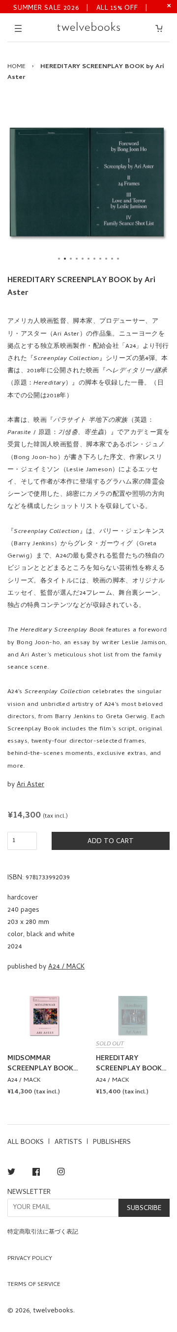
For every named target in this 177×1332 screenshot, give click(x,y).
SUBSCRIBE (144, 1208)
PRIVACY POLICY (29, 1259)
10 (112, 259)
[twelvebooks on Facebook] (36, 1173)
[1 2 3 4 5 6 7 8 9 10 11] (88, 182)
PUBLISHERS (112, 1142)
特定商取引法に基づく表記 (42, 1232)
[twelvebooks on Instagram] (61, 1173)
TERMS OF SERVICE (33, 1285)
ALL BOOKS (25, 1142)
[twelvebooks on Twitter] (11, 1173)
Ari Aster (30, 785)
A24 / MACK (66, 967)
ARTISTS (68, 1142)
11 (118, 259)
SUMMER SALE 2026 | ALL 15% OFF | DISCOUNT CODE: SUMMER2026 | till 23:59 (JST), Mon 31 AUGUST (81, 7)
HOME (16, 67)
